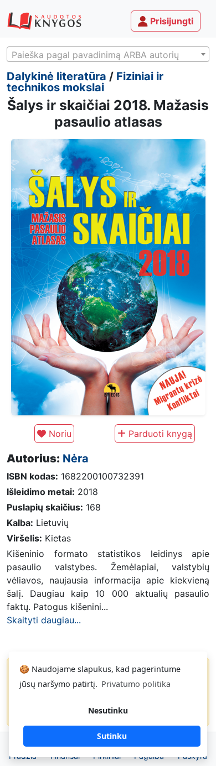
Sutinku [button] (112, 736)
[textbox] (108, 54)
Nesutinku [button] (108, 710)
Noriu (58, 433)
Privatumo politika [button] (136, 684)
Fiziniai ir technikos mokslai (85, 82)
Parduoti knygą (159, 433)
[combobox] (108, 54)
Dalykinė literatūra (56, 76)
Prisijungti (170, 21)
